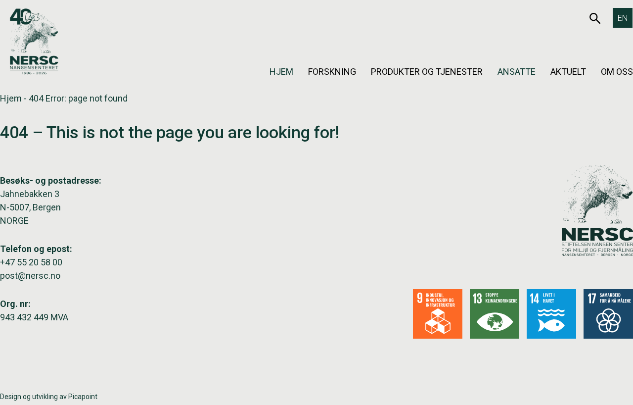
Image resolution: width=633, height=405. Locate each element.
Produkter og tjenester (427, 71)
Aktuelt (568, 71)
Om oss (617, 71)
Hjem (281, 71)
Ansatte (516, 71)
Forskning (332, 71)
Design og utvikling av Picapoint (48, 397)
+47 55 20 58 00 (31, 262)
